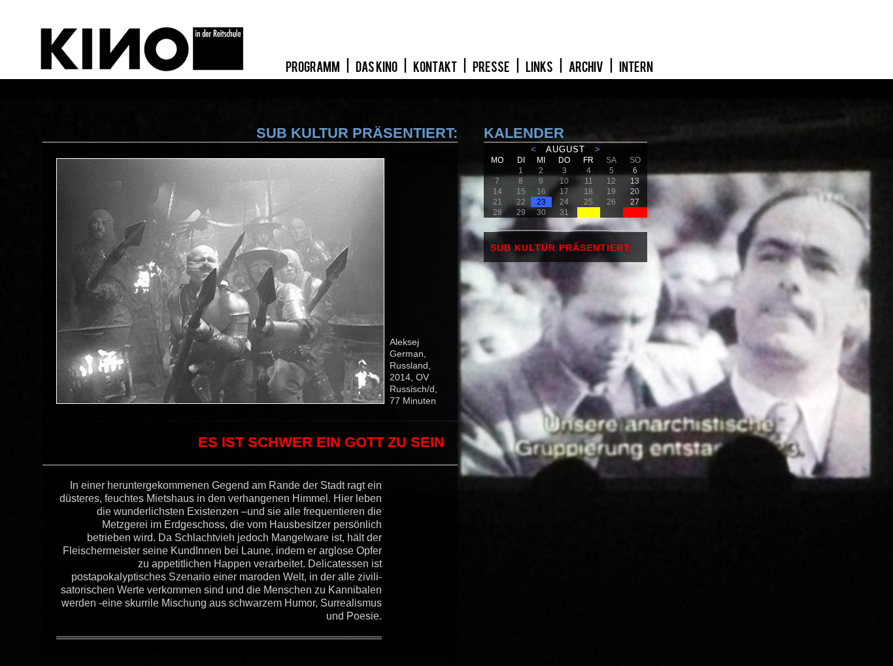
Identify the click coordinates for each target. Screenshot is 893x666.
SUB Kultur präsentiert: (561, 247)
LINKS (540, 67)
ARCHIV (586, 67)
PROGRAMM (313, 67)
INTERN (636, 67)
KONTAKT (436, 67)
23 (541, 202)
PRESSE (492, 67)
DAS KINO (377, 67)
